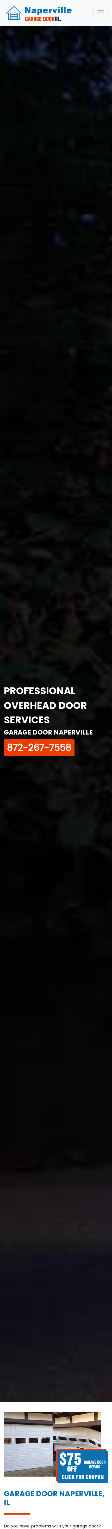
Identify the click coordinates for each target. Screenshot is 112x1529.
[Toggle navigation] (100, 13)
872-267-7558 (39, 747)
